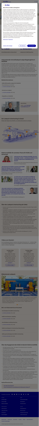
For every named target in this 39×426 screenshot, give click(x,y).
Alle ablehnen (22, 45)
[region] (19, 213)
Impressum (10, 39)
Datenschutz (5, 39)
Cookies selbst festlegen (7, 45)
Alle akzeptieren (31, 45)
